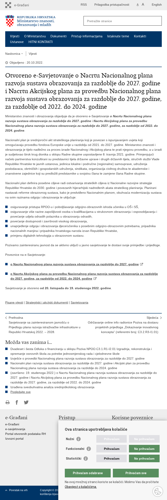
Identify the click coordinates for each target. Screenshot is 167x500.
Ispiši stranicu (7, 402)
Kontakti (140, 36)
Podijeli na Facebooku (17, 402)
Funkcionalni (75, 448)
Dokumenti (58, 36)
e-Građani (12, 424)
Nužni (70, 439)
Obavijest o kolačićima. (81, 486)
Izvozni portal (14, 438)
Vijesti (14, 36)
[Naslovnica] (44, 21)
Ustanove (17, 42)
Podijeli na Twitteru (26, 402)
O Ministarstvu (35, 36)
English (157, 4)
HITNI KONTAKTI (40, 42)
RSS (84, 4)
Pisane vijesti (14, 302)
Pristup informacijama (86, 36)
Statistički (73, 458)
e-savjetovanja (15, 429)
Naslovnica (12, 53)
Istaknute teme (118, 36)
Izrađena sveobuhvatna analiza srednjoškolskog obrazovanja (52, 387)
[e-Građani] (23, 5)
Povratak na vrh (18, 490)
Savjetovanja (79, 302)
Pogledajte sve (20, 392)
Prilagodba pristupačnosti (111, 4)
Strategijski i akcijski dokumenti (47, 302)
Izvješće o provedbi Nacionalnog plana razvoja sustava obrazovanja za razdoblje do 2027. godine (77, 358)
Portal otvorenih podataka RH (25, 434)
